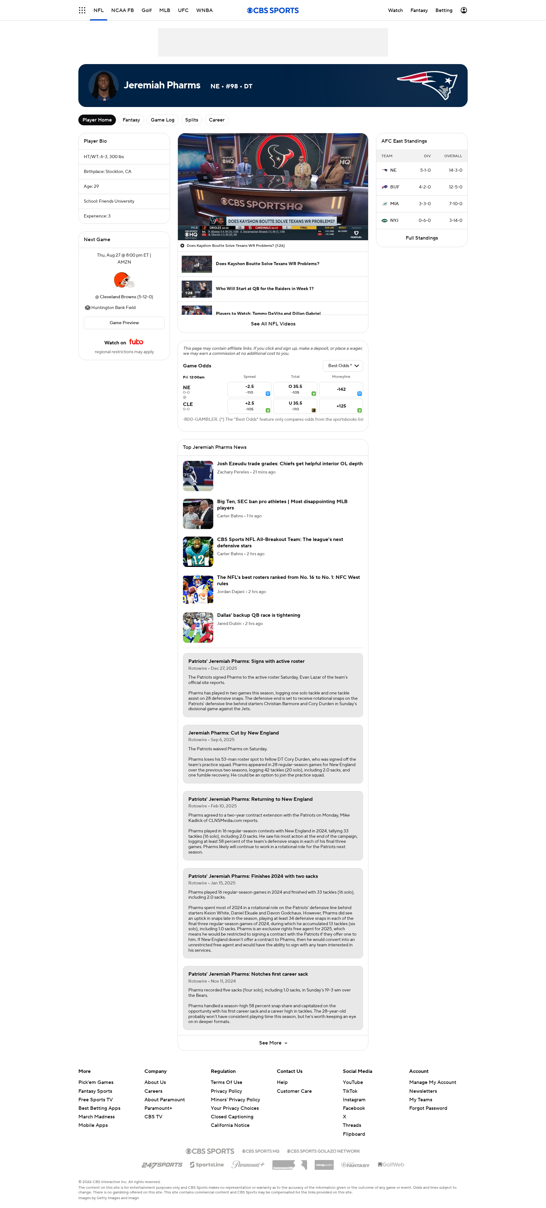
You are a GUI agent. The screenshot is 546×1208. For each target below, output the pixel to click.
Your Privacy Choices (235, 1108)
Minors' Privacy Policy (235, 1100)
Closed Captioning (232, 1117)
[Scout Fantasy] (355, 1164)
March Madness (96, 1117)
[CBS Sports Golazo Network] (323, 1150)
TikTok (350, 1091)
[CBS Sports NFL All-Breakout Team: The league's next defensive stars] (198, 552)
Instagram (354, 1100)
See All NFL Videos (273, 324)
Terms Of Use (226, 1082)
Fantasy (131, 120)
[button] (82, 10)
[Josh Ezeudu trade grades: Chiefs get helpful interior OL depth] (198, 476)
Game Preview (124, 323)
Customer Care (294, 1091)
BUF (395, 187)
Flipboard (354, 1134)
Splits (191, 120)
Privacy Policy (226, 1091)
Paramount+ (158, 1108)
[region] (273, 186)
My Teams (420, 1100)
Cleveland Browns (118, 297)
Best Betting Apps (99, 1108)
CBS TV (153, 1117)
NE (393, 170)
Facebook (354, 1108)
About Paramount (164, 1100)
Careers (153, 1091)
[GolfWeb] (391, 1165)
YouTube (353, 1082)
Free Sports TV (95, 1100)
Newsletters (423, 1091)
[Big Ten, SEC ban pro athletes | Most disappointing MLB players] (198, 514)
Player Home (97, 120)
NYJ (394, 220)
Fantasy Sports (95, 1091)
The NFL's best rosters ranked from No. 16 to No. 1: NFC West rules (288, 580)
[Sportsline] (207, 1164)
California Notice (230, 1125)
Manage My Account (432, 1082)
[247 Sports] (162, 1163)
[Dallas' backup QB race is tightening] (198, 627)
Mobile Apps (93, 1125)
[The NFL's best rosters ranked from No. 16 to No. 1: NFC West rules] (198, 589)
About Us (155, 1082)
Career (217, 120)
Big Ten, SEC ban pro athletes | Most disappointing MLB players (282, 504)
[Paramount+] (248, 1163)
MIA (394, 204)
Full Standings (422, 238)
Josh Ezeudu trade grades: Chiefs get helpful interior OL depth (290, 464)
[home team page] (124, 280)
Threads (352, 1125)
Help (282, 1082)
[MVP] (324, 1162)
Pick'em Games (95, 1082)
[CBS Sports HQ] (260, 1150)
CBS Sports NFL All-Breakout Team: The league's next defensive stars (280, 542)
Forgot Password (428, 1108)
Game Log (162, 120)
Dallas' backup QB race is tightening (258, 615)
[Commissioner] (289, 1162)
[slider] (273, 222)
